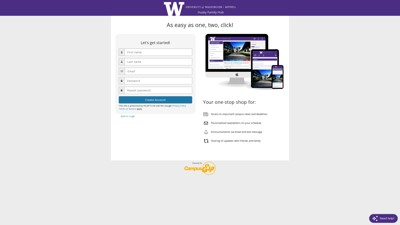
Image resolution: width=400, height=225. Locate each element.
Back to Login (128, 116)
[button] (383, 218)
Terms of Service (127, 108)
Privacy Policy (179, 105)
